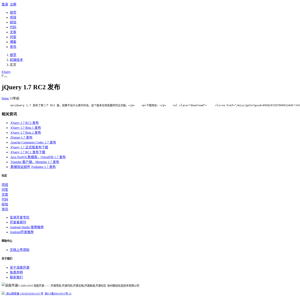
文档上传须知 (19, 250)
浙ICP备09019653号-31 (58, 293)
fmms (5, 98)
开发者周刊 (18, 222)
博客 (13, 42)
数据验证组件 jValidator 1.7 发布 (33, 167)
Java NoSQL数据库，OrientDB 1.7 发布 (38, 157)
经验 (13, 22)
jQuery (6, 72)
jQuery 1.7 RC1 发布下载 (27, 152)
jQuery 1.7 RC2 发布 (24, 123)
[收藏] (5, 76)
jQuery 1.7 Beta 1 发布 (25, 127)
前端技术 (16, 60)
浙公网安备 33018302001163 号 (24, 293)
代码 (13, 27)
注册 (13, 4)
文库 (13, 32)
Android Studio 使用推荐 (27, 227)
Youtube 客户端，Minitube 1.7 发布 (34, 162)
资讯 (13, 47)
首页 (13, 12)
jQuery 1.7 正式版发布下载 (29, 147)
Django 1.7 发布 (21, 137)
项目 (13, 17)
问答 (13, 37)
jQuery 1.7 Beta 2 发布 (25, 132)
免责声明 (16, 272)
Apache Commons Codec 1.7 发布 (33, 142)
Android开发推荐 (22, 232)
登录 (5, 4)
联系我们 (16, 277)
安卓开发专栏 (19, 217)
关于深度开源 (19, 267)
